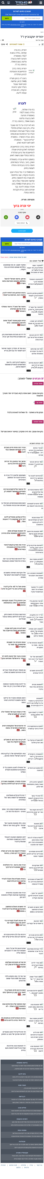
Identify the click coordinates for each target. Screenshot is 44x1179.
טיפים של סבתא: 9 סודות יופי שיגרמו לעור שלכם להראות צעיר (27, 1080)
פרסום (18, 1167)
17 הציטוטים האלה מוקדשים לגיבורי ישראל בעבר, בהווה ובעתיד (27, 1156)
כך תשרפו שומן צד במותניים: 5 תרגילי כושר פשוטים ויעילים (28, 1159)
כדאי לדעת (22, 1074)
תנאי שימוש (23, 24)
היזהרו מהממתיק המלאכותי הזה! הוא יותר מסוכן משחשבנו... (28, 1069)
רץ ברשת (22, 1096)
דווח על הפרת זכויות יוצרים (18, 257)
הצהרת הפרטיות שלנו (15, 24)
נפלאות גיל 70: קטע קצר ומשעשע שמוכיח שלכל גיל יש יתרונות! (27, 1099)
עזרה (31, 1165)
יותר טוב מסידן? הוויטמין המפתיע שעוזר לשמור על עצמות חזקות (27, 1066)
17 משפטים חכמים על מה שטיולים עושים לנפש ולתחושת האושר (27, 1111)
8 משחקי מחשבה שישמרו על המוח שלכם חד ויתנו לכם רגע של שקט (26, 1144)
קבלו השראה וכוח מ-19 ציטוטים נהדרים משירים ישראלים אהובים (27, 1136)
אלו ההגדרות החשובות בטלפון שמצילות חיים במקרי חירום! (29, 1147)
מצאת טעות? (4, 257)
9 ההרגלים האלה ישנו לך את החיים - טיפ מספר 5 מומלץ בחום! (27, 1102)
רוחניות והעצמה (22, 1119)
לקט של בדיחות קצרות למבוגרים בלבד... (33, 1088)
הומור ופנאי (22, 1085)
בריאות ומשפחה (22, 1063)
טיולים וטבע (22, 1108)
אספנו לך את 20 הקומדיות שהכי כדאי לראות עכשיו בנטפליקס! (28, 1133)
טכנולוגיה (22, 1141)
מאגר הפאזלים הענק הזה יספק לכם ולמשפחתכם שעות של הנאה (27, 1091)
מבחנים (36, 378)
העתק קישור (21, 223)
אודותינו (23, 1165)
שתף (3, 44)
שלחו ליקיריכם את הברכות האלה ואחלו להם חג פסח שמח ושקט (27, 1122)
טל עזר (38, 40)
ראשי (41, 32)
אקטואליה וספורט (22, 1153)
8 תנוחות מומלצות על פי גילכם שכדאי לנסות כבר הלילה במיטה (27, 1077)
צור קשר (39, 1165)
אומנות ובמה (22, 1130)
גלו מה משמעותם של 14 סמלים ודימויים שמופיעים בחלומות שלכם (27, 1125)
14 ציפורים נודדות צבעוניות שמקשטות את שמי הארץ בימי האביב (27, 1114)
